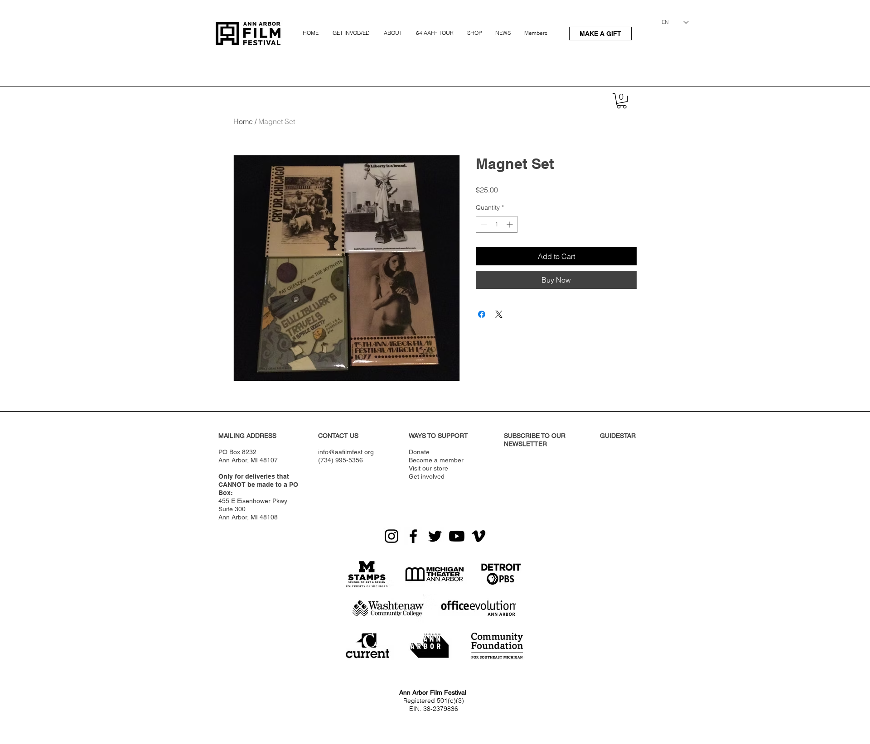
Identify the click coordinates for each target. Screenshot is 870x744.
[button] (352, 29)
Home (243, 121)
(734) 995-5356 (340, 460)
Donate (419, 452)
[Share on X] (498, 314)
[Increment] (510, 224)
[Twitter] (435, 536)
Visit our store (428, 468)
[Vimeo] (478, 536)
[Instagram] (391, 536)
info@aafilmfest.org (346, 452)
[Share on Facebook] (481, 314)
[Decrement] (482, 224)
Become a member (436, 460)
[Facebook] (413, 536)
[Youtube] (457, 536)
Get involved (427, 476)
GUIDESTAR (618, 435)
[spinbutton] (496, 224)
